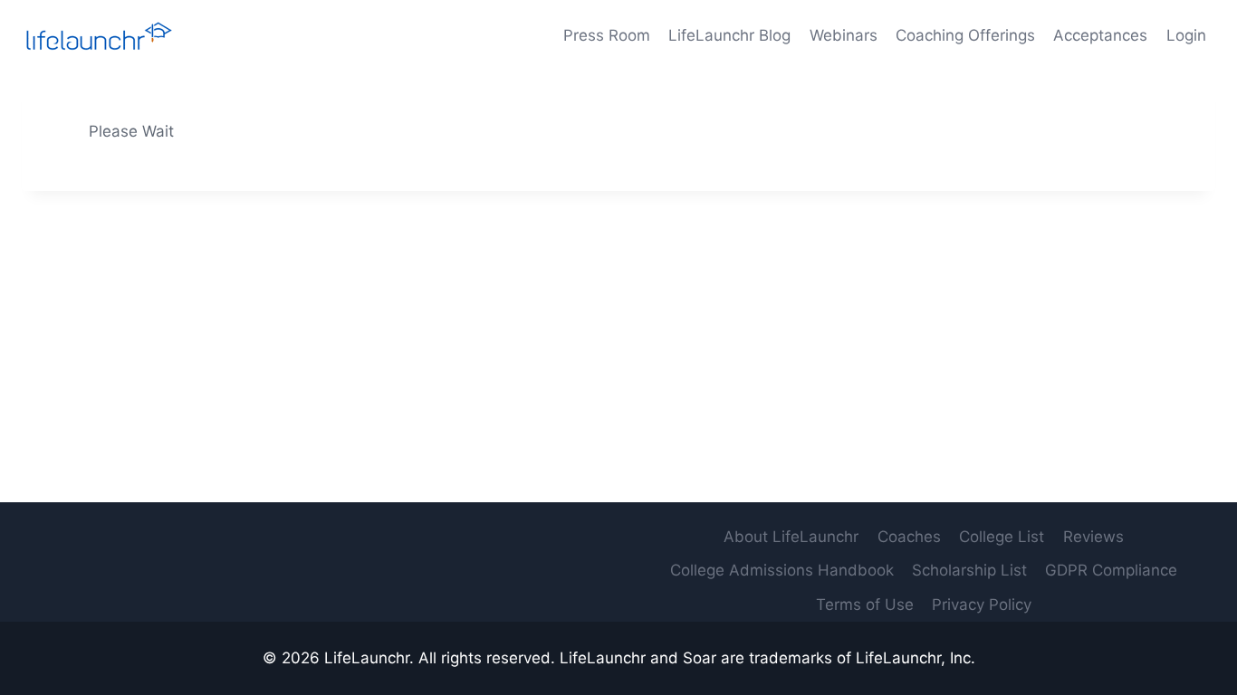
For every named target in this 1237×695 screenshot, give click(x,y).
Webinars (843, 35)
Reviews (1093, 537)
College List (1001, 537)
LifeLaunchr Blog (729, 35)
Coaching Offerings (965, 35)
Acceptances (1100, 35)
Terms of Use (865, 604)
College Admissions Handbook (782, 570)
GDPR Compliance (1111, 570)
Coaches (909, 537)
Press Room (606, 35)
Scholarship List (969, 570)
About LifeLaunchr (791, 537)
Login (1186, 35)
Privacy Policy (981, 604)
